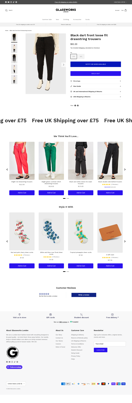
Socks (87, 19)
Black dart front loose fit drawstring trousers (21, 30)
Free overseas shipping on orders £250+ (66, 2)
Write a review (83, 295)
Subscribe (101, 350)
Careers (58, 344)
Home (6, 30)
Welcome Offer (76, 347)
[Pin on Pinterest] (78, 105)
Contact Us (59, 338)
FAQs (73, 359)
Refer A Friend (60, 347)
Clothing (66, 19)
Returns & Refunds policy (79, 338)
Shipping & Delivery (77, 335)
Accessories (77, 19)
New (57, 19)
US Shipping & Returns (78, 341)
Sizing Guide (75, 353)
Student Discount (76, 350)
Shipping (82, 48)
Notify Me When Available (95, 64)
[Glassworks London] (66, 10)
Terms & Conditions (77, 344)
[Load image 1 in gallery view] (46, 63)
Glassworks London (15, 388)
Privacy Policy (75, 356)
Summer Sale (47, 19)
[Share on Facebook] (75, 105)
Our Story (59, 335)
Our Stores (59, 341)
